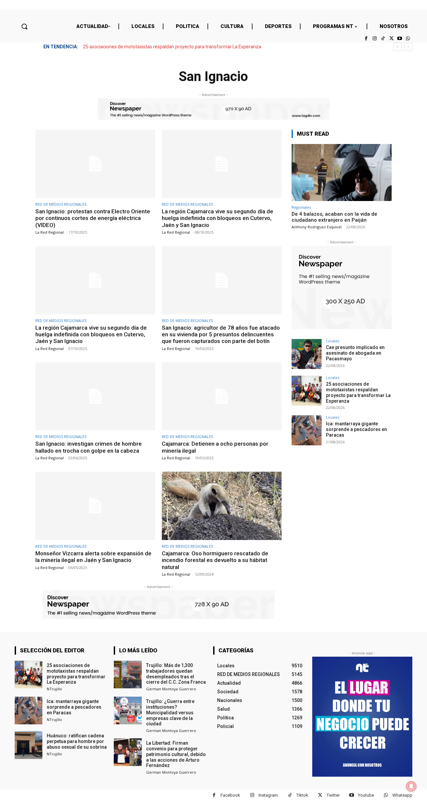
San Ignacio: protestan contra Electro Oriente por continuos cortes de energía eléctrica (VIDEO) (92, 218)
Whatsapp (402, 795)
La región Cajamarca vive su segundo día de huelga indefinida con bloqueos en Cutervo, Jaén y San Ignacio (217, 218)
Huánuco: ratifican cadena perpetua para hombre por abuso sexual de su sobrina (77, 741)
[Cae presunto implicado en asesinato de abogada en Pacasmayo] (307, 354)
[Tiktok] (383, 38)
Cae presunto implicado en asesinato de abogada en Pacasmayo (355, 353)
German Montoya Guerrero (171, 688)
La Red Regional (49, 232)
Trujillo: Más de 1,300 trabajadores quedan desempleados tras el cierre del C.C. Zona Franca (176, 674)
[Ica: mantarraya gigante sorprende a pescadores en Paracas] (307, 430)
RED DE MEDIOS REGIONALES (60, 204)
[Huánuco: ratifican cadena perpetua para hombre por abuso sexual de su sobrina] (28, 745)
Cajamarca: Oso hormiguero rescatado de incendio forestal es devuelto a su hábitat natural (215, 560)
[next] (408, 47)
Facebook (230, 795)
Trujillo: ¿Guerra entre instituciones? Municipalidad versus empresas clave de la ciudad (170, 712)
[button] (24, 26)
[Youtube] (400, 38)
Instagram (268, 795)
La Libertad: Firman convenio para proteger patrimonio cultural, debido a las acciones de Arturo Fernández (176, 754)
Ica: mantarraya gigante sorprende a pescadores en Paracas (356, 429)
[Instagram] (374, 38)
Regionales (301, 207)
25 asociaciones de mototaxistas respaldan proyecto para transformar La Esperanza (172, 46)
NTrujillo (54, 688)
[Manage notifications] (411, 786)
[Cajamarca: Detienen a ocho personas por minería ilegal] (222, 396)
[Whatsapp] (408, 38)
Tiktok (302, 795)
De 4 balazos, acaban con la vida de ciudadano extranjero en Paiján (334, 217)
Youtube (366, 795)
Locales (332, 341)
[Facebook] (366, 38)
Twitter (333, 795)
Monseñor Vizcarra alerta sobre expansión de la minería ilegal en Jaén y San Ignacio (93, 556)
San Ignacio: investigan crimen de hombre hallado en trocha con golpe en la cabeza (88, 447)
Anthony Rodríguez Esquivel (317, 226)
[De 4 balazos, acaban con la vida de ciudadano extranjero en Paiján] (342, 172)
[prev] (397, 47)
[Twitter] (391, 38)
